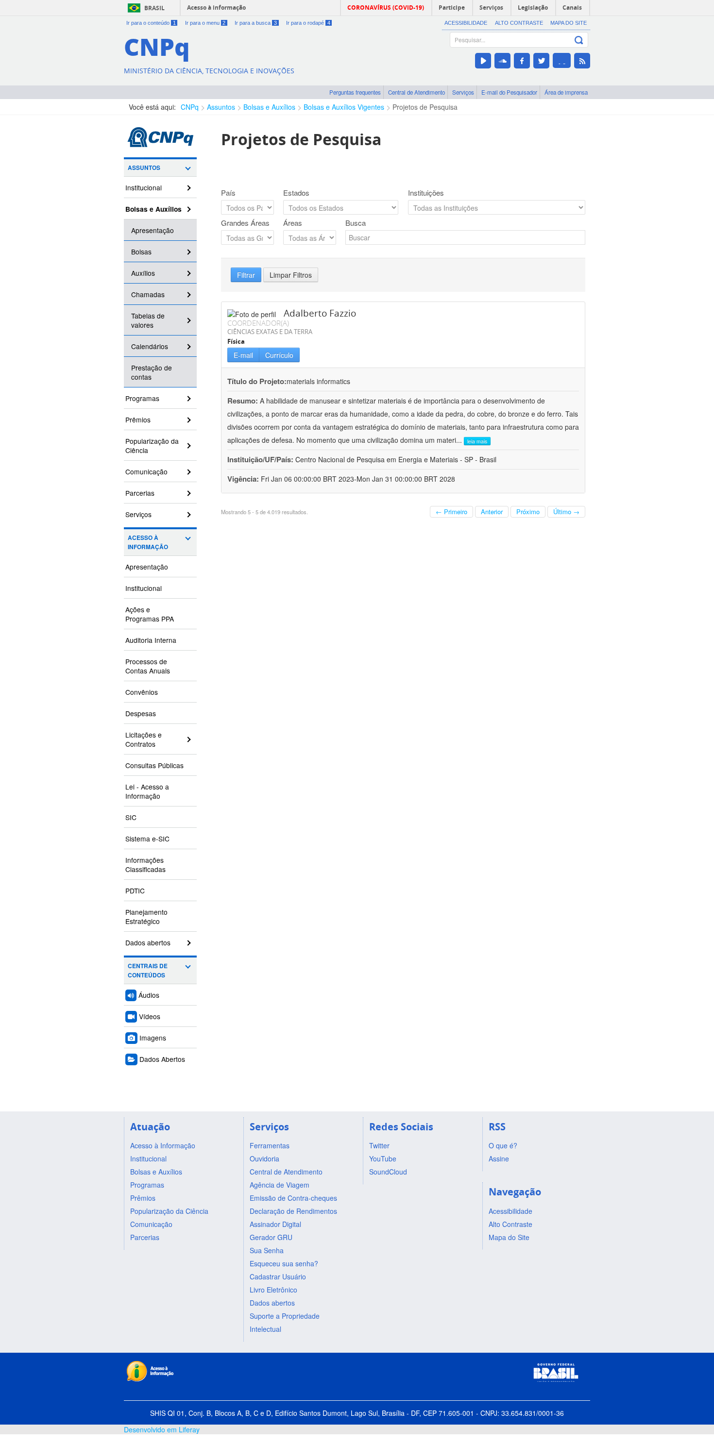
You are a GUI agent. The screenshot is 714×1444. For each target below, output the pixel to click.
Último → (566, 511)
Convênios (141, 692)
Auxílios (143, 273)
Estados (296, 193)
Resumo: (242, 400)
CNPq (190, 107)
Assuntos (221, 107)
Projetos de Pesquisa (425, 107)
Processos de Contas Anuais (147, 665)
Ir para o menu (205, 23)
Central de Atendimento (416, 92)
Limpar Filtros (291, 275)
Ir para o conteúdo (151, 23)
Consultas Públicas (154, 765)
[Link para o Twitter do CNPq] (541, 60)
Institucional (143, 187)
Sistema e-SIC (147, 838)
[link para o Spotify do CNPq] (562, 60)
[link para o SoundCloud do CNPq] (502, 60)
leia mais (477, 441)
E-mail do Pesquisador (509, 92)
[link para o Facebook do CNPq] (522, 60)
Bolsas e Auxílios (269, 107)
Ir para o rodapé (308, 23)
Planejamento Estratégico (146, 916)
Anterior (492, 511)
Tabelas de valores (148, 320)
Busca (355, 223)
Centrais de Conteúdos (148, 970)
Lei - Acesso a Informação (147, 791)
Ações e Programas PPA (149, 613)
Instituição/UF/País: (261, 459)
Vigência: (244, 478)
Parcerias (139, 493)
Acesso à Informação (148, 542)
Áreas (292, 223)
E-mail (243, 355)
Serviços (463, 92)
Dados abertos (147, 942)
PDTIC (135, 890)
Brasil (154, 8)
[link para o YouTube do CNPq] (483, 60)
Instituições (426, 193)
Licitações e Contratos (143, 739)
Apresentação (152, 230)
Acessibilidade (465, 23)
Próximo (528, 511)
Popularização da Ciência (152, 445)
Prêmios (138, 419)
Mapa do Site (568, 23)
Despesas (140, 713)
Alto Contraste (519, 23)
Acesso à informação (216, 7)
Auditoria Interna (150, 640)
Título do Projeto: (257, 381)
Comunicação (146, 471)
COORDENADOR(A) (258, 323)
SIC (130, 817)
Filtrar (246, 275)
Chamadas (148, 294)
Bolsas (141, 251)
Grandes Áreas (245, 223)
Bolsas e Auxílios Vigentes (344, 107)
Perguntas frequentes (355, 92)
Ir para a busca (256, 23)
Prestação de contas (151, 372)
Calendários (149, 346)
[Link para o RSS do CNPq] (582, 60)
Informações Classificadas (145, 864)
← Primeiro (451, 511)
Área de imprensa (566, 92)
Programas (142, 398)
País (228, 193)
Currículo (279, 355)
